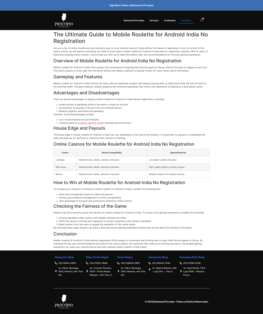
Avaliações (170, 20)
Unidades (186, 20)
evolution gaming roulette (91, 122)
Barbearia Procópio (134, 20)
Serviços (154, 20)
